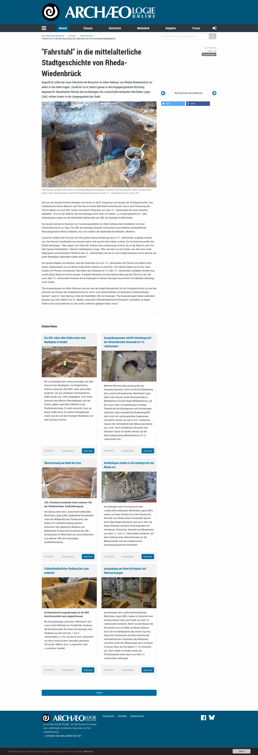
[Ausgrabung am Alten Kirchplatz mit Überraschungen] (129, 592)
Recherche (115, 28)
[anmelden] (214, 28)
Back (99, 692)
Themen (88, 28)
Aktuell (63, 28)
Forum (196, 28)
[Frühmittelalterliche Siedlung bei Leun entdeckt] (69, 592)
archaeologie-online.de (53, 36)
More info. (88, 751)
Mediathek (143, 28)
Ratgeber (171, 28)
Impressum (109, 716)
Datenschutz (137, 716)
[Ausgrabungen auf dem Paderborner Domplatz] (163, 93)
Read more (88, 451)
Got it (241, 751)
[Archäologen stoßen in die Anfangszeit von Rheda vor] (129, 486)
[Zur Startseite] (99, 12)
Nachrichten (86, 36)
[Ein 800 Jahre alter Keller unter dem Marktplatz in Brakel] (69, 361)
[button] (173, 103)
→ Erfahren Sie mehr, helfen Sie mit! (62, 735)
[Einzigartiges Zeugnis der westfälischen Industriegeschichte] (214, 93)
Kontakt (122, 716)
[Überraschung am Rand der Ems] (69, 482)
